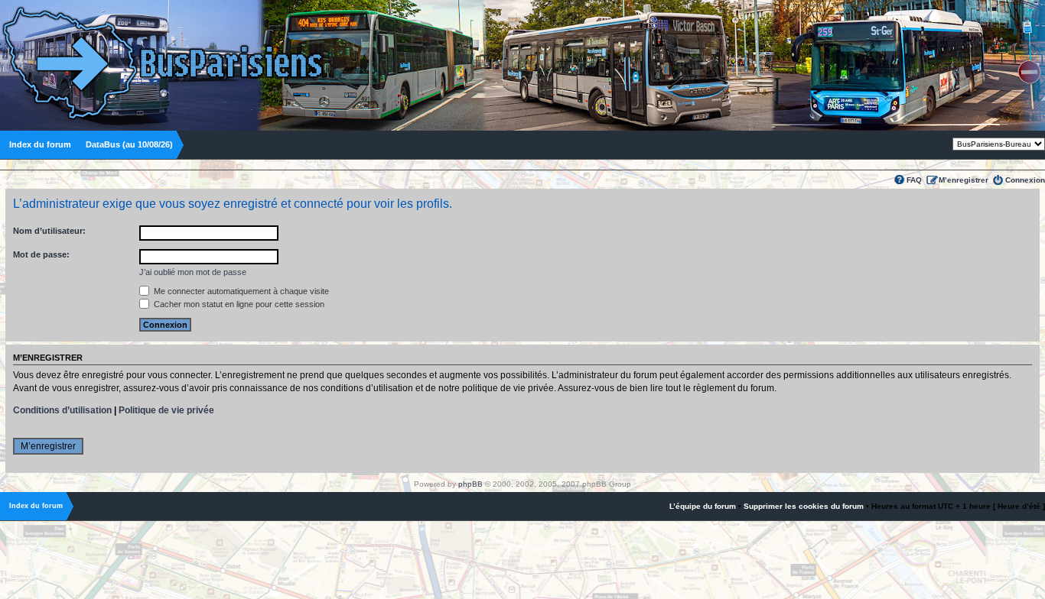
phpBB (470, 484)
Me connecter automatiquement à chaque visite (240, 291)
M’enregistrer (963, 180)
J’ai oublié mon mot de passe (192, 272)
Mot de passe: (41, 254)
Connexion (1025, 180)
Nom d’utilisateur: (49, 230)
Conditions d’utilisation (62, 410)
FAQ (914, 180)
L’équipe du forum (702, 506)
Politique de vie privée (166, 410)
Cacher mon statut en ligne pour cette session (237, 304)
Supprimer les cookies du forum (804, 506)
